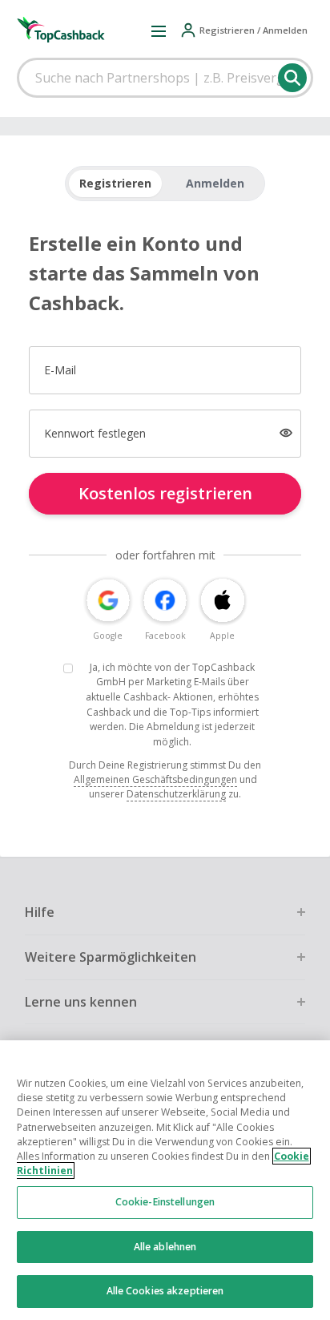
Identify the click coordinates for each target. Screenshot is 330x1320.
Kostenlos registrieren (165, 493)
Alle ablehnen (165, 1246)
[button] (158, 30)
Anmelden (215, 183)
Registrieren (115, 183)
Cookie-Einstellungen (165, 1202)
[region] (165, 1180)
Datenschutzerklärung (176, 794)
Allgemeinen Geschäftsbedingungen (155, 779)
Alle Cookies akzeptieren (165, 1291)
